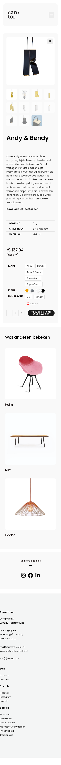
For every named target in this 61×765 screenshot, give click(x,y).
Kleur (11, 290)
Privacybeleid (7, 730)
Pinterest (4, 692)
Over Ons (4, 679)
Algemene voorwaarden (12, 726)
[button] (51, 15)
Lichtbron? (15, 296)
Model (12, 266)
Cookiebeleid (6, 735)
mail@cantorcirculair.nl (12, 647)
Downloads (6, 718)
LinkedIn (4, 701)
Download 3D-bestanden (22, 209)
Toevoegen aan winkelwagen (41, 313)
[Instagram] (23, 575)
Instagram (5, 697)
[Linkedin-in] (37, 575)
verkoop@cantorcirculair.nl (14, 651)
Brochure (4, 714)
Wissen (34, 303)
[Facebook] (30, 575)
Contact (4, 675)
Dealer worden (7, 722)
